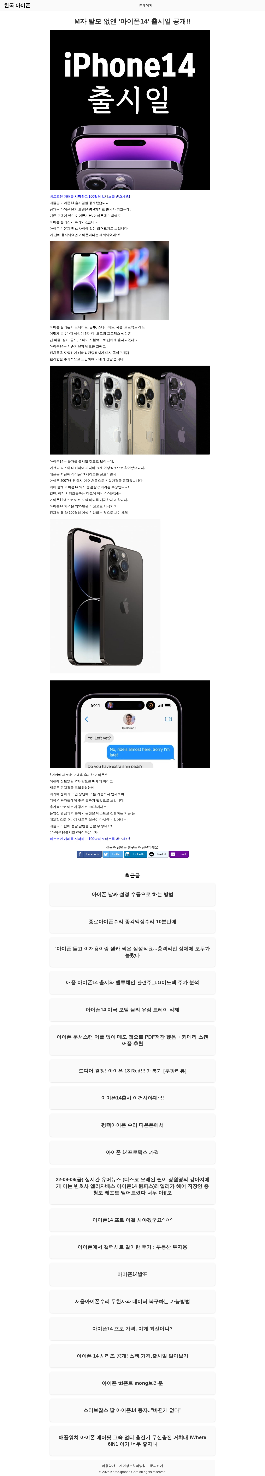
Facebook (92, 854)
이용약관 (108, 1466)
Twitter (116, 854)
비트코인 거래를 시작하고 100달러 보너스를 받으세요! (90, 196)
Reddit (161, 854)
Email (182, 854)
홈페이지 (145, 5)
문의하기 (156, 1466)
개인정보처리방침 (132, 1466)
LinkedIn (139, 854)
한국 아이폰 (17, 5)
